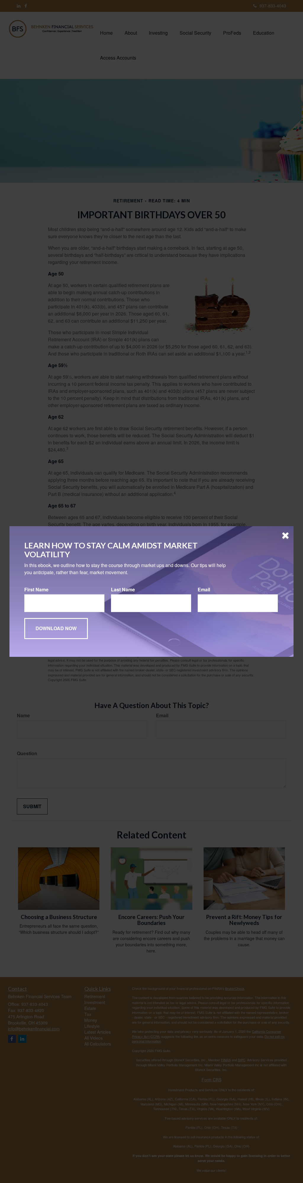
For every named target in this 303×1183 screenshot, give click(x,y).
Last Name (123, 589)
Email (204, 589)
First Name (36, 589)
